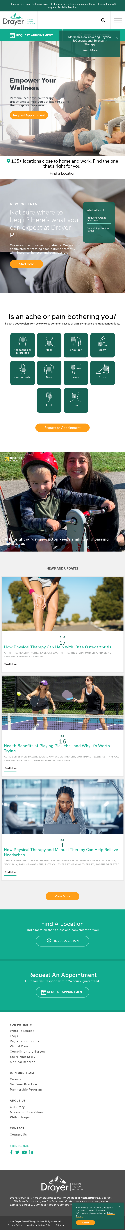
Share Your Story (22, 1056)
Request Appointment (34, 35)
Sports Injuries (44, 760)
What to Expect (95, 210)
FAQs (14, 1036)
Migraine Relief (68, 860)
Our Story (17, 1107)
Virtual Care (19, 1046)
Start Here (26, 264)
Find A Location (65, 940)
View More (62, 896)
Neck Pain (10, 864)
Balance (34, 756)
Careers (16, 1079)
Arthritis (10, 652)
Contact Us (18, 1134)
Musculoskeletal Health (97, 860)
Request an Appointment (62, 427)
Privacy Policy (15, 1225)
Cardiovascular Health (58, 756)
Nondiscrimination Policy (39, 1225)
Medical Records (22, 1062)
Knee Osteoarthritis (54, 652)
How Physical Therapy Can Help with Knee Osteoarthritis (57, 647)
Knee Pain (77, 652)
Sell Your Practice (23, 1084)
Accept (85, 1222)
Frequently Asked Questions (96, 219)
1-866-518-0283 (19, 1145)
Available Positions (68, 7)
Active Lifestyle (15, 756)
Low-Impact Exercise (91, 756)
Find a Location (62, 173)
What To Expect (22, 1030)
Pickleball (24, 760)
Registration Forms (24, 1041)
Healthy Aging (28, 652)
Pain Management (31, 864)
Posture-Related (107, 864)
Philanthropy (20, 1117)
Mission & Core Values (27, 1112)
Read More (90, 50)
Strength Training (30, 656)
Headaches (47, 860)
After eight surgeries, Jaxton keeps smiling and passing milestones (57, 541)
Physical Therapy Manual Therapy (69, 864)
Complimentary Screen (27, 1051)
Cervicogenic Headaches (21, 860)
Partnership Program (26, 1089)
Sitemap (60, 1225)
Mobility (91, 652)
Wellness (63, 760)
